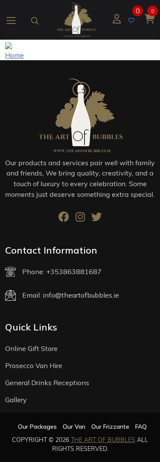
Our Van (74, 426)
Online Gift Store (31, 348)
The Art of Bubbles (103, 440)
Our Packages (37, 426)
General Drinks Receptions (47, 382)
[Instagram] (80, 218)
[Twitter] (96, 218)
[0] (132, 19)
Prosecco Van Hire (33, 365)
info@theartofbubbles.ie (81, 295)
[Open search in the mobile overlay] (35, 19)
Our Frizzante (110, 426)
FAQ (141, 426)
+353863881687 (74, 271)
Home (14, 55)
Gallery (16, 399)
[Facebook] (63, 218)
